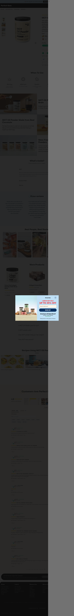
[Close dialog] (55, 298)
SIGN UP (48, 310)
